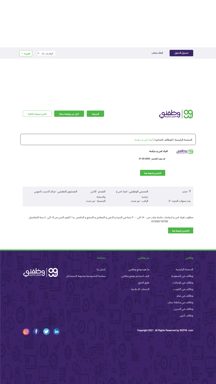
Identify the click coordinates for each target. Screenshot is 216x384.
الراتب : (144, 201)
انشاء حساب (157, 52)
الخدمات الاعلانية (140, 288)
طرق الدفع (143, 282)
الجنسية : (100, 201)
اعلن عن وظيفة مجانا (69, 114)
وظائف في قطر (185, 295)
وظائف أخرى (186, 315)
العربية (27, 53)
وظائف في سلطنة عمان (180, 301)
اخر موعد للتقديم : (158, 158)
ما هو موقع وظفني (139, 269)
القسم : (101, 191)
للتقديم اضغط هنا (152, 173)
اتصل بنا (101, 269)
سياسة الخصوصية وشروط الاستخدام (86, 275)
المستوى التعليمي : (66, 191)
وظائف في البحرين (183, 308)
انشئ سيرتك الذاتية (37, 114)
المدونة (95, 114)
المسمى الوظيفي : (138, 191)
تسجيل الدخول (181, 52)
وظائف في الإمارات (182, 282)
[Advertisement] (108, 23)
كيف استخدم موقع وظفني (135, 275)
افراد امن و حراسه (144, 139)
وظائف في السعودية (182, 275)
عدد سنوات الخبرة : (181, 201)
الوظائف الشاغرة (164, 139)
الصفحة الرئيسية (183, 139)
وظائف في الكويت (183, 288)
